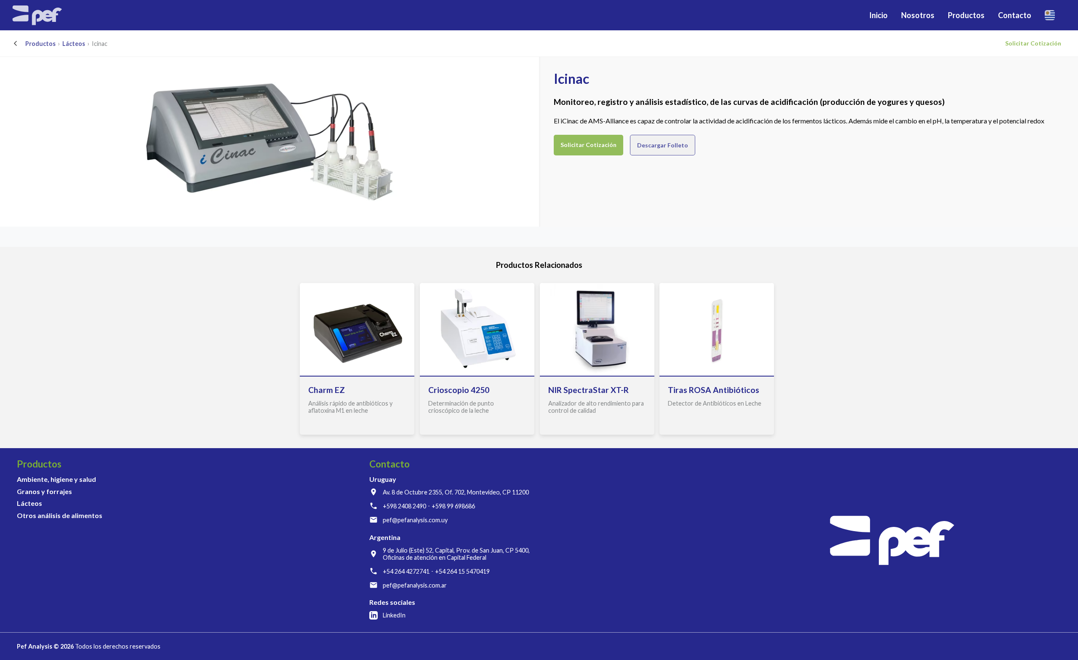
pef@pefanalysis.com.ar (415, 585)
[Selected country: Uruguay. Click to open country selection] (1053, 15)
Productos (40, 43)
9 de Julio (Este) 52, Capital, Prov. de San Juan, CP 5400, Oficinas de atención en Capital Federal (456, 554)
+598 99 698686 (453, 506)
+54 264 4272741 (406, 571)
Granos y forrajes (44, 491)
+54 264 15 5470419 (462, 571)
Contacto (1014, 15)
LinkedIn (394, 615)
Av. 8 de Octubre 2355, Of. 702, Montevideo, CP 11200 (456, 492)
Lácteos (73, 43)
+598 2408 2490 (404, 506)
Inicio (878, 15)
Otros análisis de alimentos (59, 515)
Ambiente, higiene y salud (56, 479)
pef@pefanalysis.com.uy (415, 520)
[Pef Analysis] (37, 15)
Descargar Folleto (662, 145)
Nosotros (917, 15)
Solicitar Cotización (1033, 43)
